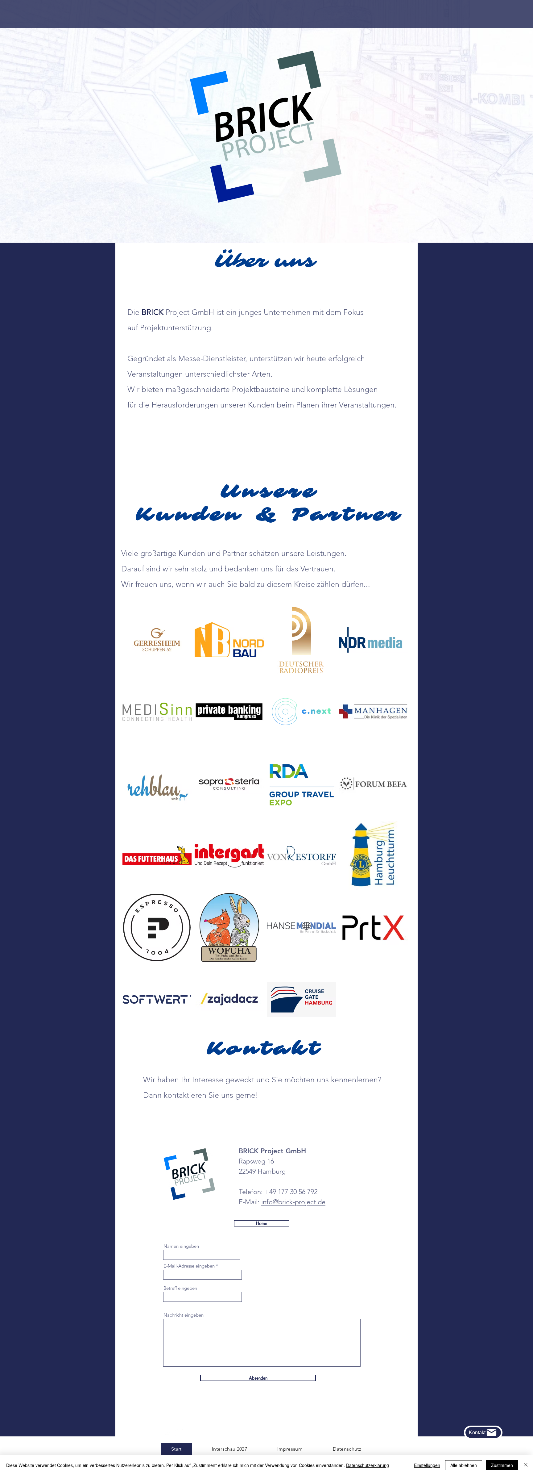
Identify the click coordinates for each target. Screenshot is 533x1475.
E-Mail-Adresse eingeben (189, 1266)
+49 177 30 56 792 (291, 1192)
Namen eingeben (181, 1246)
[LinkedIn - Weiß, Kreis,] (179, 1432)
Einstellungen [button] (427, 1465)
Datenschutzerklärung (367, 1465)
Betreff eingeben (180, 1288)
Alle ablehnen (463, 1465)
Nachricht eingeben (183, 1315)
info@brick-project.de (293, 1202)
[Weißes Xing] (169, 1432)
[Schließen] (525, 1465)
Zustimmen (502, 1465)
